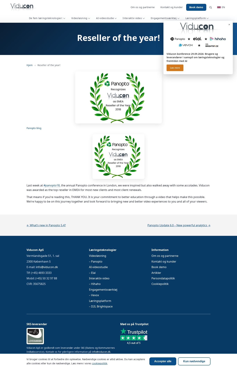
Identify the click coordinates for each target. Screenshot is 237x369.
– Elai (92, 273)
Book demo (196, 7)
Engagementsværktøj (164, 18)
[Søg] (210, 7)
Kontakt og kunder (171, 7)
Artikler (156, 273)
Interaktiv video (132, 18)
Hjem (30, 65)
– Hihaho (95, 284)
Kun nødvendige (194, 361)
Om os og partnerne (143, 7)
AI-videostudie (105, 18)
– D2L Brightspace (101, 306)
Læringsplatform (195, 18)
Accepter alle (162, 361)
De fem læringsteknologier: (45, 18)
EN (223, 7)
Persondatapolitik (163, 278)
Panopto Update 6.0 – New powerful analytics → (178, 225)
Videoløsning (79, 18)
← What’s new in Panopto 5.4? (46, 225)
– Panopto (95, 261)
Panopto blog (34, 128)
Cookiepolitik (160, 284)
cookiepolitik (99, 363)
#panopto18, (52, 185)
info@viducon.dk (47, 267)
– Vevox (94, 295)
